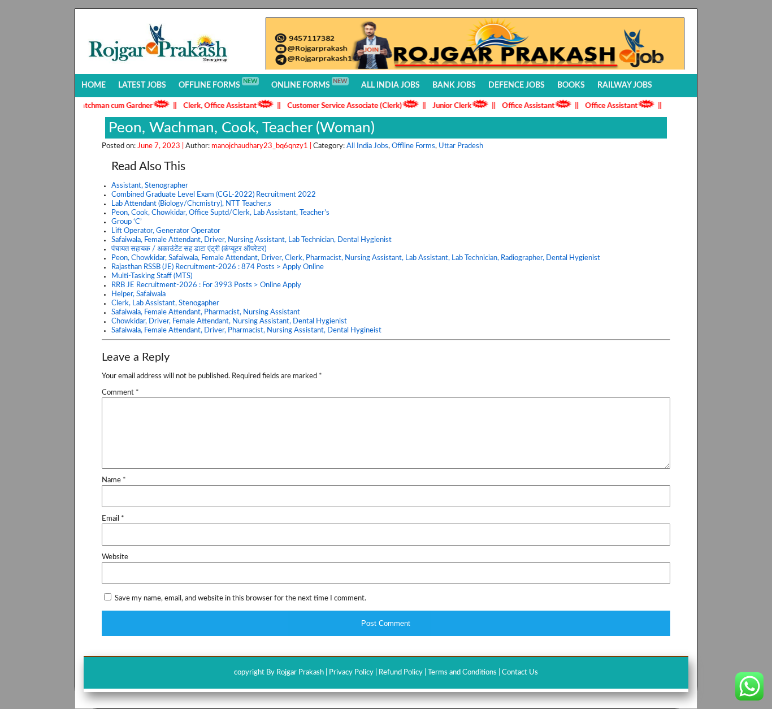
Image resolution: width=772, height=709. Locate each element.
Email (113, 518)
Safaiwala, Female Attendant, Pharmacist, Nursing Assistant (205, 312)
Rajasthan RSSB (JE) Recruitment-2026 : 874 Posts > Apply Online (217, 267)
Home (93, 85)
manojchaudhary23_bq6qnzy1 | (262, 146)
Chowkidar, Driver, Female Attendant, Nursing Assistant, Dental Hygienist (229, 321)
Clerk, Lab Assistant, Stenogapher (165, 303)
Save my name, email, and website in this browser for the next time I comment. (240, 598)
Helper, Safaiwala (138, 294)
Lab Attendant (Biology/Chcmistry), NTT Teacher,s (191, 203)
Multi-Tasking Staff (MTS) (151, 276)
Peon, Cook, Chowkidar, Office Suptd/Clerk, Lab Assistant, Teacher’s (220, 213)
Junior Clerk (442, 106)
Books (571, 85)
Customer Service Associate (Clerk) (335, 106)
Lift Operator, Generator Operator (165, 231)
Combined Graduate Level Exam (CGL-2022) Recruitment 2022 (213, 194)
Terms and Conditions (462, 672)
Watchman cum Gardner (104, 106)
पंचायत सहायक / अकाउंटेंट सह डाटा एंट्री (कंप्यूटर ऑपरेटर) (188, 249)
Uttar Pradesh (461, 146)
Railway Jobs (624, 85)
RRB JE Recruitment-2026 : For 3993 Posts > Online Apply (206, 285)
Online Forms (309, 83)
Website (115, 557)
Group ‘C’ (126, 222)
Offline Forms (218, 83)
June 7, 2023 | (161, 146)
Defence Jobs (516, 85)
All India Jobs (390, 85)
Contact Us (520, 672)
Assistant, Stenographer (149, 185)
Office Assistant (519, 106)
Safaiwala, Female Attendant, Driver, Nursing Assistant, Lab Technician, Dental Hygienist (251, 240)
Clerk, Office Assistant (211, 106)
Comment (120, 392)
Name (114, 480)
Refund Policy (401, 672)
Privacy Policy (351, 672)
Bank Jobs (454, 85)
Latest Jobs (142, 85)
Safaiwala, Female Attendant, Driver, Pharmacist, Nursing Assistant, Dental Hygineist (246, 330)
